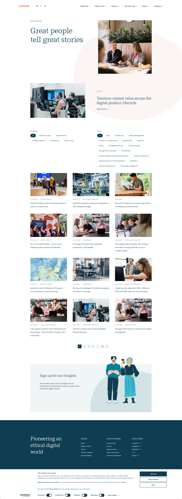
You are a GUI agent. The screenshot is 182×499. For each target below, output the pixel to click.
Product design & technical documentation (114, 156)
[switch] (67, 495)
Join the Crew (111, 443)
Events (83, 449)
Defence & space (45, 135)
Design (101, 146)
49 (102, 346)
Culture (108, 446)
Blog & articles (86, 446)
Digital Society (61, 135)
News (83, 443)
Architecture (119, 135)
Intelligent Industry (38, 141)
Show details (112, 495)
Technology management (129, 166)
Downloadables (86, 455)
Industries (84, 6)
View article (101, 109)
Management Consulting (107, 151)
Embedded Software (116, 146)
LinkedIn (135, 443)
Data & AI (140, 141)
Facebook (135, 449)
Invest (144, 6)
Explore (114, 6)
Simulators (134, 161)
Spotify (134, 455)
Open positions (111, 449)
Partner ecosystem (112, 452)
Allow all (153, 474)
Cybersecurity (127, 141)
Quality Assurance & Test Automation (112, 161)
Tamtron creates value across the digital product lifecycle (124, 100)
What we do (100, 6)
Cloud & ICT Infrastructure (108, 141)
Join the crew (129, 6)
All (33, 135)
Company (157, 6)
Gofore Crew (68, 141)
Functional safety (134, 146)
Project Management (141, 156)
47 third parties (52, 489)
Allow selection (153, 479)
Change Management (136, 135)
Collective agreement (113, 455)
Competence (54, 141)
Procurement (125, 151)
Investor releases (87, 452)
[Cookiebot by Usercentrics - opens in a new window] (25, 495)
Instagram (135, 446)
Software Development (107, 166)
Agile (108, 135)
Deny (153, 485)
